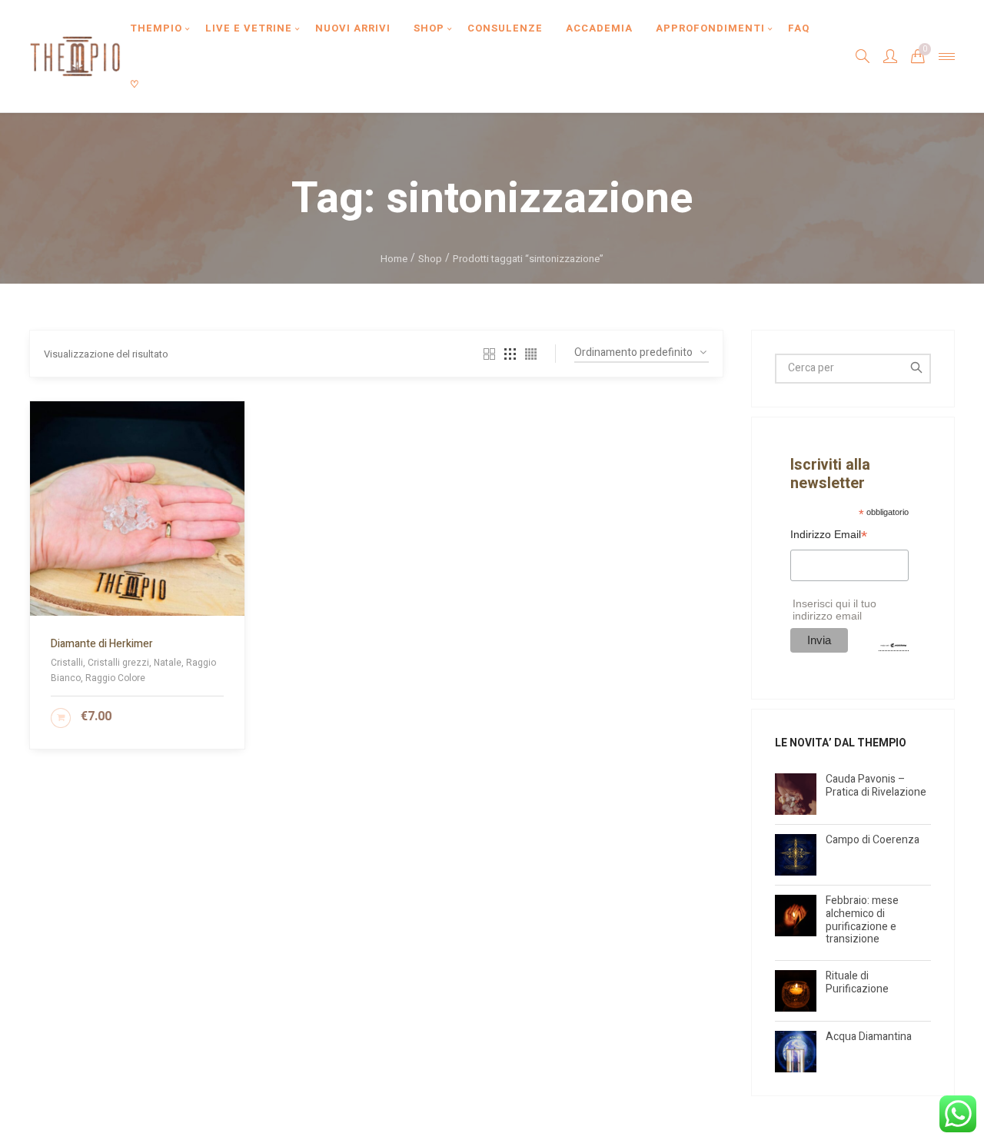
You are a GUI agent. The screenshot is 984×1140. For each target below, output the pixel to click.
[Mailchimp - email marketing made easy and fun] (893, 644)
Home (394, 258)
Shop (430, 258)
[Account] (890, 56)
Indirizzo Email (828, 536)
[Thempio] (75, 56)
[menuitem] (156, 28)
